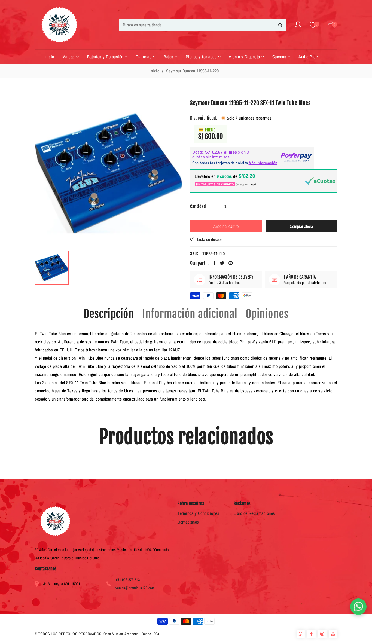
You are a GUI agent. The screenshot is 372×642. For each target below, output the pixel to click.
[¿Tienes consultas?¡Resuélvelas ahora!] (358, 606)
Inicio (154, 71)
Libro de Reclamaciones (254, 513)
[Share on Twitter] (222, 263)
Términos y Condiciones (198, 513)
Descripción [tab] (109, 314)
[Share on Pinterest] (230, 263)
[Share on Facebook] (215, 263)
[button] (332, 25)
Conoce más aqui (246, 184)
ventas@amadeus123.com (135, 587)
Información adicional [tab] (189, 314)
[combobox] (202, 25)
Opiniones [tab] (267, 314)
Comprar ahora (301, 226)
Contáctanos (188, 522)
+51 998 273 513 (127, 579)
